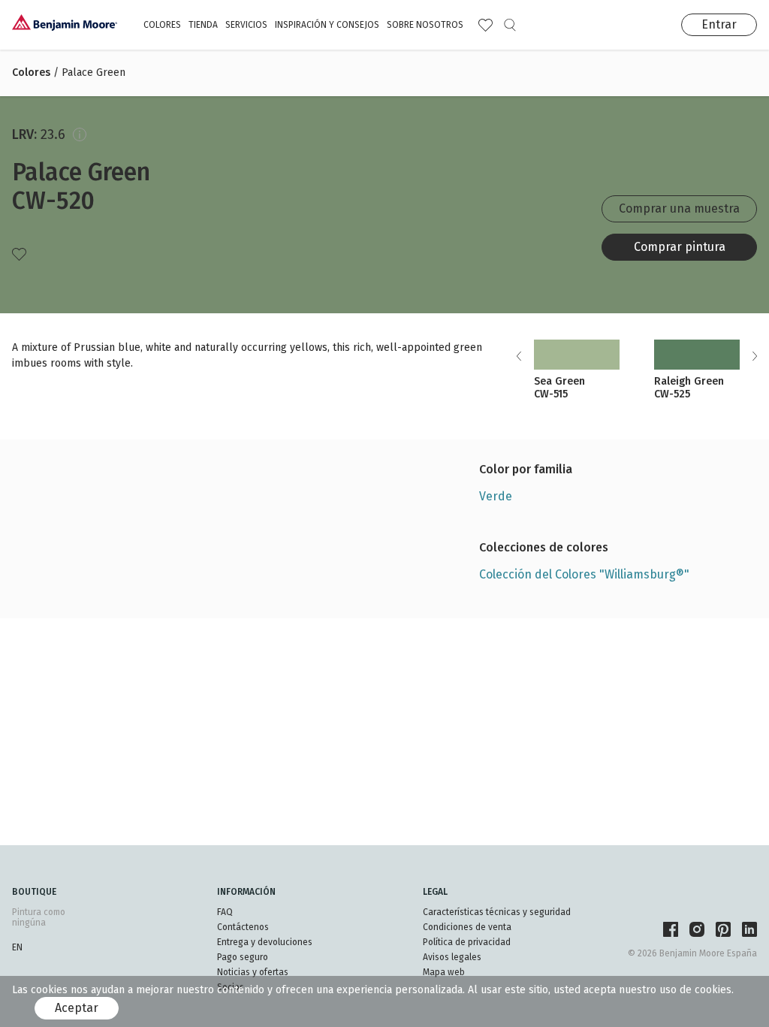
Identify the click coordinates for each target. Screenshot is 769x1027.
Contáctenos (243, 927)
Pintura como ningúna (38, 917)
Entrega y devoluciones (264, 942)
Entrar (719, 24)
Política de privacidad (467, 942)
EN (17, 947)
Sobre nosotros (425, 25)
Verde (495, 496)
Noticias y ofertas (252, 972)
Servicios (246, 25)
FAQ (225, 912)
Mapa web (444, 972)
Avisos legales (452, 957)
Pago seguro (242, 957)
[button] (754, 356)
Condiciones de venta (467, 927)
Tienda (203, 25)
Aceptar (76, 1008)
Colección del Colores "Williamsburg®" (584, 574)
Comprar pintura (679, 247)
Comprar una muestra (679, 208)
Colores (162, 25)
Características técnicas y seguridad (497, 912)
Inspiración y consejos (327, 25)
